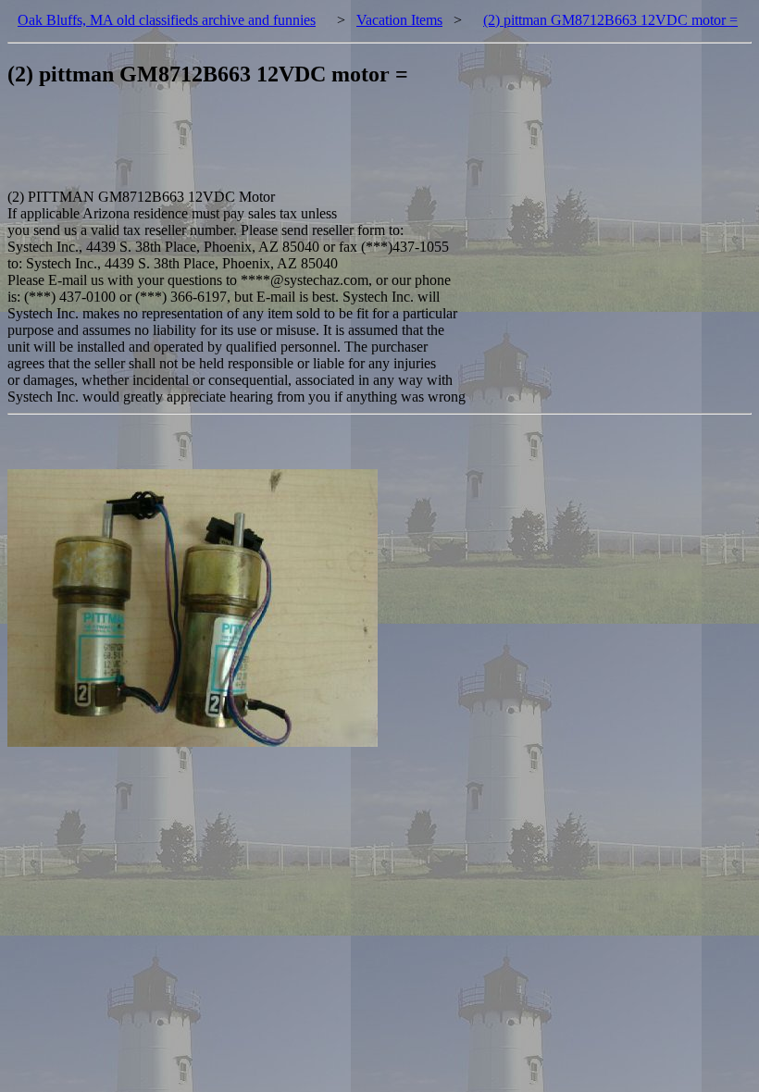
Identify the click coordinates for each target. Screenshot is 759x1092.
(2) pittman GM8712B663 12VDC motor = (610, 20)
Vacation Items (399, 20)
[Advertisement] (344, 147)
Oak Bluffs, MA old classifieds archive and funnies (167, 20)
